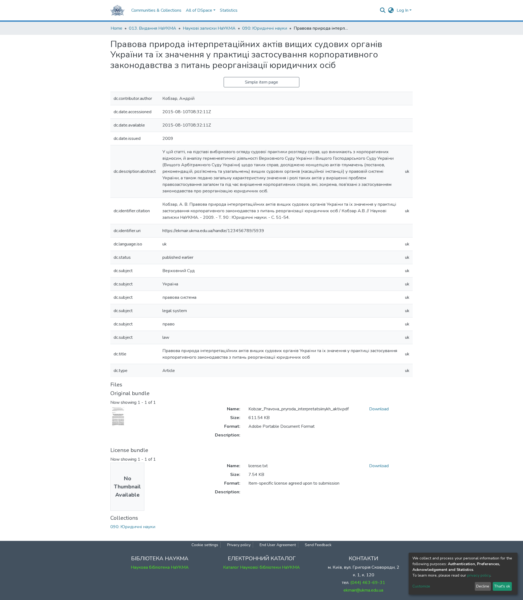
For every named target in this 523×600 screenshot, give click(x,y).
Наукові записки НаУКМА (209, 28)
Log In (402, 10)
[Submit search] (383, 10)
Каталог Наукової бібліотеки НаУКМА (261, 567)
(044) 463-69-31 (367, 583)
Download (379, 409)
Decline (482, 586)
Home (116, 28)
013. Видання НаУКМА (152, 28)
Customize (421, 586)
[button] (391, 10)
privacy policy (478, 575)
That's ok (502, 586)
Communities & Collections (156, 10)
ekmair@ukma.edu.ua (363, 590)
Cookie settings (204, 544)
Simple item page (261, 82)
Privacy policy (239, 544)
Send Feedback (318, 544)
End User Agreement (278, 544)
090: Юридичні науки (264, 28)
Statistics (229, 10)
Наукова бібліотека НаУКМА (160, 567)
